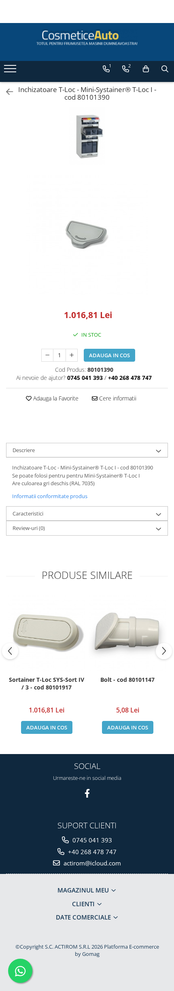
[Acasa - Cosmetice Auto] (87, 38)
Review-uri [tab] (29, 528)
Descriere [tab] (24, 450)
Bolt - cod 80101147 (127, 679)
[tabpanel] (87, 235)
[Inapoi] (6, 91)
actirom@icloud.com (91, 863)
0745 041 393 (91, 840)
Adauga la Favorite (55, 398)
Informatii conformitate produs (49, 496)
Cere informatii (117, 398)
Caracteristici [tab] (28, 513)
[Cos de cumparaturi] (146, 69)
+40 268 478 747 (91, 852)
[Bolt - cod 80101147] (127, 633)
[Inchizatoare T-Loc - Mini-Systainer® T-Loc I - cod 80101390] (87, 235)
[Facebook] (87, 793)
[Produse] (11, 71)
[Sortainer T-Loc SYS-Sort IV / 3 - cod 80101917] (46, 633)
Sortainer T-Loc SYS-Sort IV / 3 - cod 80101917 (46, 683)
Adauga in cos (109, 355)
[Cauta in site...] (165, 69)
